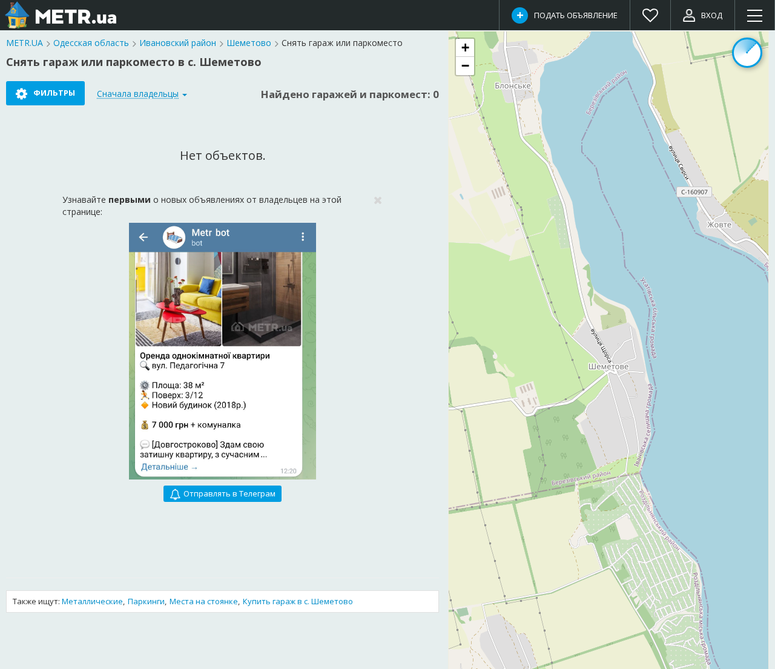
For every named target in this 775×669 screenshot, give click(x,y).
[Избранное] (650, 15)
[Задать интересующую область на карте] (747, 53)
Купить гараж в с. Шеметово (298, 601)
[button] (465, 48)
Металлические (92, 601)
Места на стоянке (204, 601)
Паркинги (146, 601)
